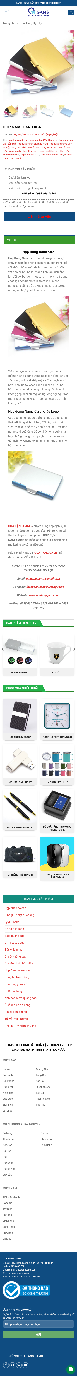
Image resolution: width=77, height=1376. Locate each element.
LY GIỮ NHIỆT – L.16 (57, 782)
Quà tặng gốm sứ (16, 984)
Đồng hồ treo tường (17, 977)
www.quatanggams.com (44, 595)
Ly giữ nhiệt (12, 922)
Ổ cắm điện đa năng (17, 1005)
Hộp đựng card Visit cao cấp (20, 147)
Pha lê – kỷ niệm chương (20, 1025)
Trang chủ (9, 23)
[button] (6, 12)
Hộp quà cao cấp (15, 908)
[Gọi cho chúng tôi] (19, 1365)
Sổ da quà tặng (14, 929)
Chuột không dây (15, 956)
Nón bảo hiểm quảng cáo (21, 998)
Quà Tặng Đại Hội (31, 23)
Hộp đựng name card (18, 970)
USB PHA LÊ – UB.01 (19, 672)
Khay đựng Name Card (51, 154)
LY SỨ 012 (57, 672)
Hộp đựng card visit (17, 140)
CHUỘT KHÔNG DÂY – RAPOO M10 (57, 876)
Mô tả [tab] (11, 240)
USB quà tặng (13, 991)
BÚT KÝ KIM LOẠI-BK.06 (19, 827)
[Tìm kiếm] (71, 13)
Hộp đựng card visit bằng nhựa (32, 143)
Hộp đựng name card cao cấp (51, 147)
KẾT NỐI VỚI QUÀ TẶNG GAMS (23, 1356)
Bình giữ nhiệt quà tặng (19, 915)
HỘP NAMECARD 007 (20, 737)
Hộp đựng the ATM (29, 154)
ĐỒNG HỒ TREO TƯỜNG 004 (57, 737)
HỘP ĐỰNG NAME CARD (26, 134)
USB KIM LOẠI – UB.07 (20, 782)
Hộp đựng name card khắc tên (43, 151)
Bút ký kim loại (14, 949)
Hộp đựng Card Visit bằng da (42, 140)
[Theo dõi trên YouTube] (25, 1365)
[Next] (68, 66)
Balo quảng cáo (15, 936)
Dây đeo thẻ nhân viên (19, 963)
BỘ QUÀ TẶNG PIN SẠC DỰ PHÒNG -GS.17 (57, 828)
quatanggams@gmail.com (43, 578)
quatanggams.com (20, 1273)
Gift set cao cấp (15, 942)
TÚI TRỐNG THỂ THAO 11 (19, 874)
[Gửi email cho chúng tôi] (12, 1365)
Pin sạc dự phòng (16, 1012)
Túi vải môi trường (16, 1018)
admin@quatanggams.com (22, 1270)
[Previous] (8, 66)
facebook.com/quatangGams (45, 587)
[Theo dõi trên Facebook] (6, 1365)
